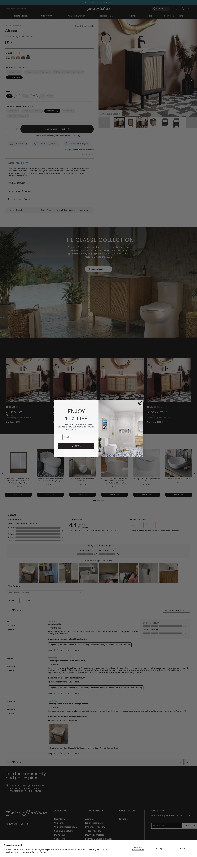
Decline (181, 848)
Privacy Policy (39, 852)
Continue (76, 446)
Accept (159, 848)
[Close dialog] (140, 403)
